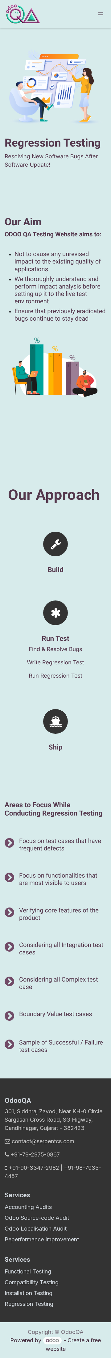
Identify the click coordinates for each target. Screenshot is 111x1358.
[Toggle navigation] (100, 14)
